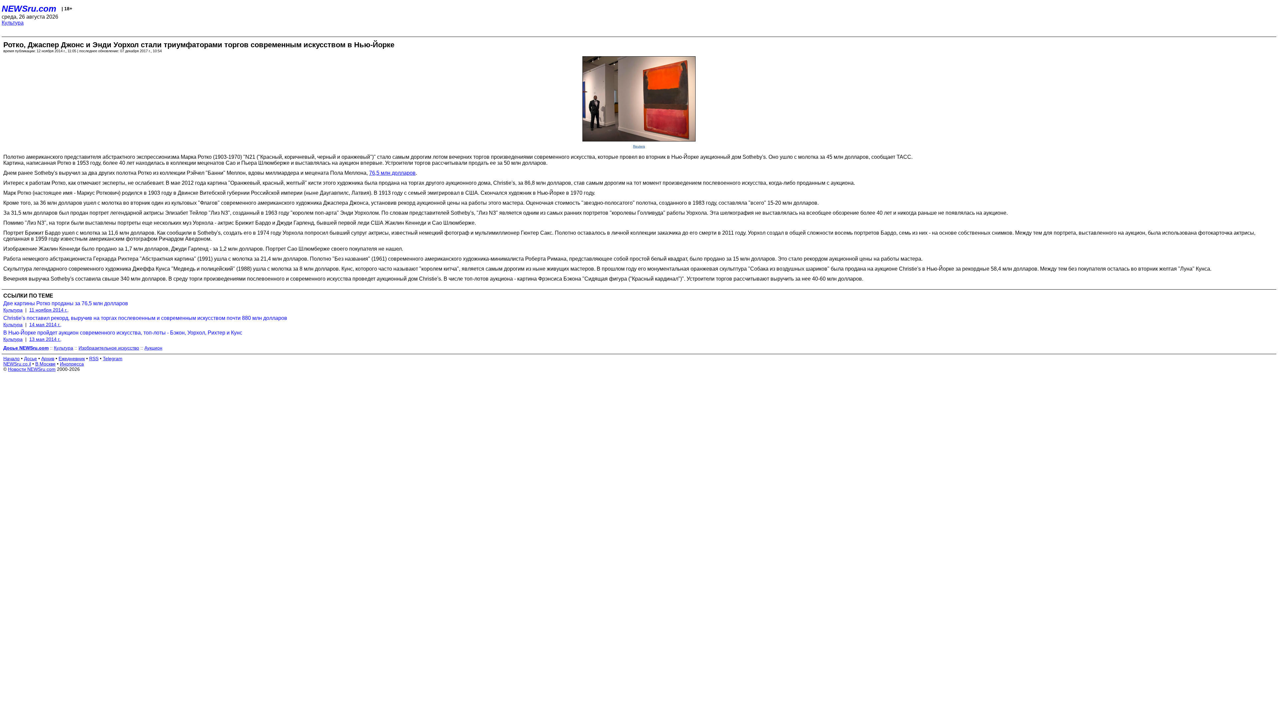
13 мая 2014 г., (45, 339)
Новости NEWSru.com (32, 369)
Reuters (639, 146)
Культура (13, 23)
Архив (47, 358)
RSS (94, 358)
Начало (11, 358)
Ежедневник (72, 358)
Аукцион (153, 348)
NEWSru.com (29, 9)
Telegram (112, 358)
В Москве (45, 363)
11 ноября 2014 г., (49, 310)
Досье (30, 358)
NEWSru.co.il (17, 363)
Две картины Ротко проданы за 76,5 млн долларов (65, 303)
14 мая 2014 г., (45, 324)
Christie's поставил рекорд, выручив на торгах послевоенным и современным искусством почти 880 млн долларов (145, 318)
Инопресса (72, 363)
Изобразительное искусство (109, 348)
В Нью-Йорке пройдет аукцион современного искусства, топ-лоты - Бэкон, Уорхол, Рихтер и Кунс (122, 333)
